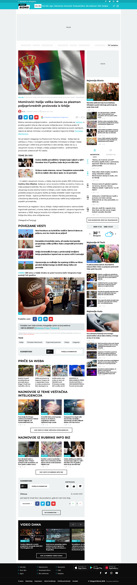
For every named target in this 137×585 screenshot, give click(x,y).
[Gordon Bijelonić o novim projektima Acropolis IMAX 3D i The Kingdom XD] (32, 535)
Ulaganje (76, 342)
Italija (21, 342)
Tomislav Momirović (34, 342)
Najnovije (95, 80)
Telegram (54, 328)
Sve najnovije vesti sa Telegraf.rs (102, 220)
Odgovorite (26, 503)
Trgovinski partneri (53, 342)
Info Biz (21, 97)
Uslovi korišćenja (28, 334)
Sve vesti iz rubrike (51, 472)
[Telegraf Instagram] (113, 1)
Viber (47, 328)
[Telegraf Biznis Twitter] (109, 1)
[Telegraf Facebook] (105, 1)
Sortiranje (70, 482)
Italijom (79, 122)
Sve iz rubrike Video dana (51, 555)
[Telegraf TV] (117, 1)
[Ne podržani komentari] (80, 486)
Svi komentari (51, 512)
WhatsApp (39, 328)
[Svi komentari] (67, 486)
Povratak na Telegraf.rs (28, 1)
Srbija (67, 342)
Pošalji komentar (69, 351)
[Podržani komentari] (74, 486)
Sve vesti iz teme (51, 430)
